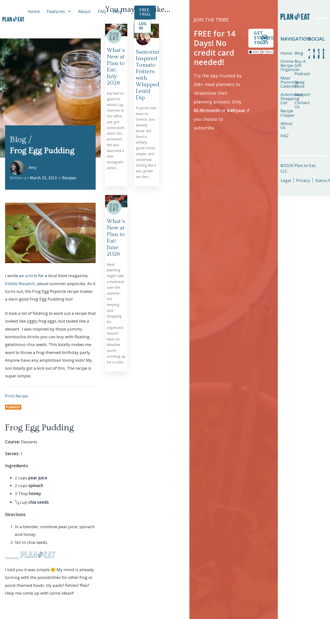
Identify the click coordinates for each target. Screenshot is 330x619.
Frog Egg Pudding (39, 427)
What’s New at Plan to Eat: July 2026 (116, 66)
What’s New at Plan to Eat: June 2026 (116, 237)
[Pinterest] (318, 54)
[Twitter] (314, 54)
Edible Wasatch (20, 283)
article (31, 275)
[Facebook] (309, 54)
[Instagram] (323, 54)
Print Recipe (16, 396)
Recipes (69, 178)
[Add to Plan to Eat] (13, 407)
